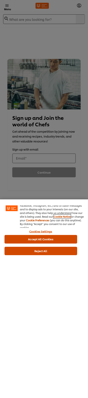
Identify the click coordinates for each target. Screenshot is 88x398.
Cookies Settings (40, 231)
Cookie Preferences (37, 220)
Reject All (40, 251)
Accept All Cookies (40, 239)
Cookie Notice (62, 216)
